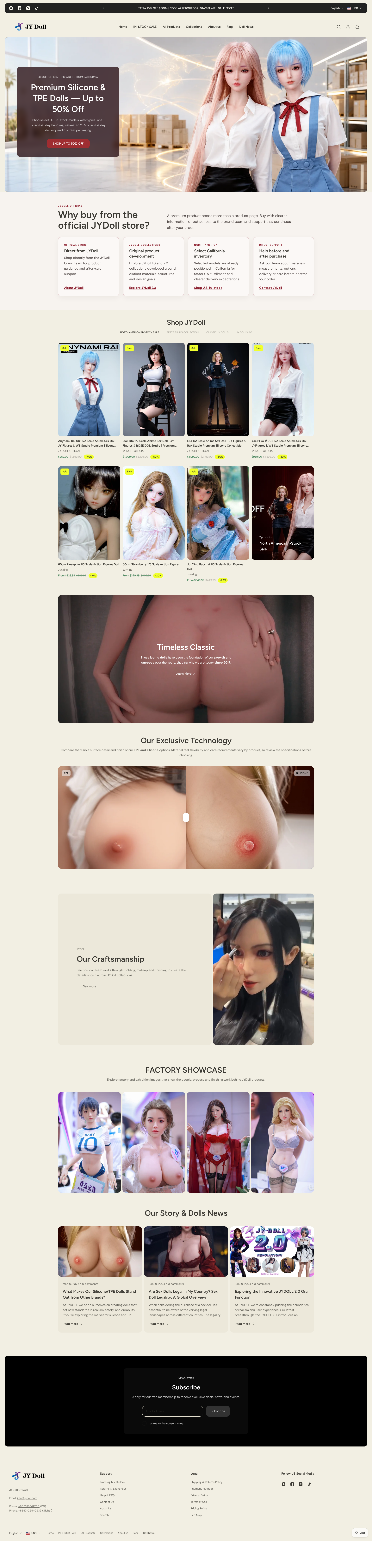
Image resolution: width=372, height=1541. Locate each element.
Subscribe (218, 1411)
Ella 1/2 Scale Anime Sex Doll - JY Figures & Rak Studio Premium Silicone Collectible (216, 443)
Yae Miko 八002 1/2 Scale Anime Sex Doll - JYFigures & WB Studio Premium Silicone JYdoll (280, 443)
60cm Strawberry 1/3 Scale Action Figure (150, 564)
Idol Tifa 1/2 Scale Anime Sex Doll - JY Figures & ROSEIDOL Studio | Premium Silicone (149, 443)
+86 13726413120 (29, 1506)
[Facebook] (19, 8)
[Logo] (33, 26)
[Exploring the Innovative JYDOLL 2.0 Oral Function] (272, 1279)
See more (89, 986)
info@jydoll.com (27, 1498)
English (13, 1533)
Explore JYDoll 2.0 (142, 288)
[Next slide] (268, 8)
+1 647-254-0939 (29, 1510)
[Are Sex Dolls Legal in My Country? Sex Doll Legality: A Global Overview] (186, 1279)
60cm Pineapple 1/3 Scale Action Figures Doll (88, 564)
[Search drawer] (338, 27)
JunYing (63, 569)
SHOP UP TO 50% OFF (68, 144)
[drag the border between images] (186, 817)
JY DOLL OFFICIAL (69, 451)
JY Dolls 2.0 (244, 332)
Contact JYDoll (270, 288)
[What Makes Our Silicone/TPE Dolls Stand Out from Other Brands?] (100, 1279)
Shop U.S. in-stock (208, 288)
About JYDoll (74, 288)
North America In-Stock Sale (139, 332)
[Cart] (357, 27)
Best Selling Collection (183, 332)
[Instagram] (11, 8)
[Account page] (348, 27)
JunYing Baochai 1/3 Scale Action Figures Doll (215, 566)
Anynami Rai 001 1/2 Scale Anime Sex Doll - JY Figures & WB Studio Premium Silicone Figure (87, 443)
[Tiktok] (36, 8)
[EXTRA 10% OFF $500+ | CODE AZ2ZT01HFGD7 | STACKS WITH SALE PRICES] (186, 8)
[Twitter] (28, 8)
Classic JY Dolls (217, 332)
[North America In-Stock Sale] (283, 513)
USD (34, 1533)
